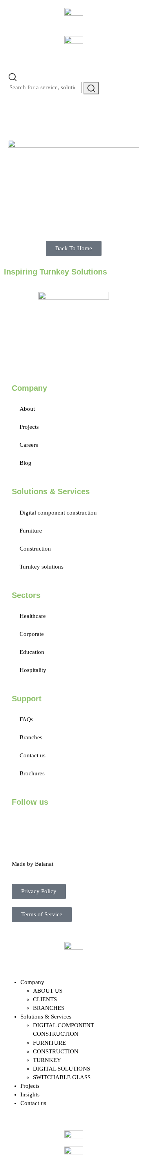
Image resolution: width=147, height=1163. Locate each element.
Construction (35, 548)
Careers (29, 445)
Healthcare (33, 616)
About (27, 409)
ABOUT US (47, 991)
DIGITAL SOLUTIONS (61, 1068)
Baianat (44, 864)
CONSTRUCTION (55, 1051)
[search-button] (91, 88)
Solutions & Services (45, 1016)
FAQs (26, 719)
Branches (31, 737)
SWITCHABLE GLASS (62, 1077)
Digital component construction (58, 512)
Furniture (31, 530)
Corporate (32, 634)
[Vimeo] (106, 824)
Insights (30, 1094)
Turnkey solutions (42, 566)
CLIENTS (45, 999)
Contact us (32, 755)
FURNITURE (49, 1043)
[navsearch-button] (12, 76)
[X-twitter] (43, 824)
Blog (25, 463)
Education (32, 652)
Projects (29, 427)
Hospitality (33, 670)
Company (32, 982)
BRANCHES (48, 1008)
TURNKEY (47, 1060)
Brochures (32, 773)
